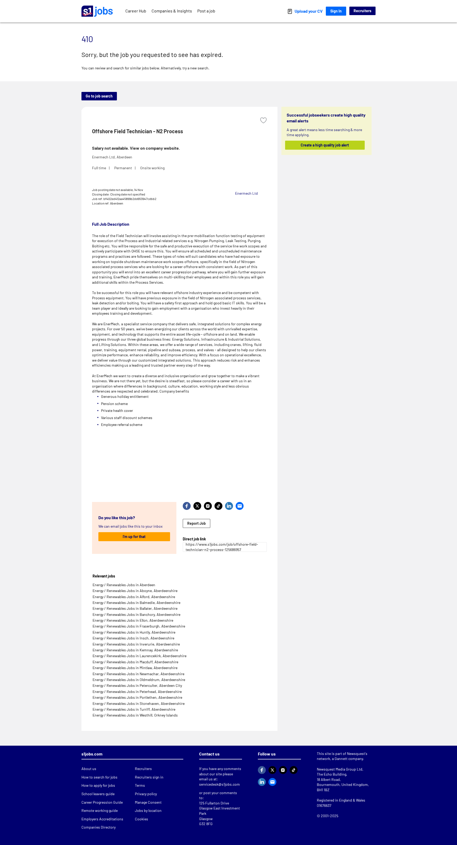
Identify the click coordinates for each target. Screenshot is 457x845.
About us (88, 768)
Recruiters (362, 10)
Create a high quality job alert (325, 145)
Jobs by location (148, 810)
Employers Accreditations (102, 819)
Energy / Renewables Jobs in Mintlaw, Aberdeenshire (135, 667)
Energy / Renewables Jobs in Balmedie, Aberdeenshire (136, 602)
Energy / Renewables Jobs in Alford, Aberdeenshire (134, 596)
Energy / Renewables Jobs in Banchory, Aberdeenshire (136, 614)
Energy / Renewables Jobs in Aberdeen (124, 584)
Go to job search (99, 96)
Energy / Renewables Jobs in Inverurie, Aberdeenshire (136, 644)
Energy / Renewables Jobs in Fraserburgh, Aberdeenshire (139, 626)
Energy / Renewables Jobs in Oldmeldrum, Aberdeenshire (139, 679)
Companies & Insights (172, 10)
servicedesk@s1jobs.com (219, 784)
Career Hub (135, 10)
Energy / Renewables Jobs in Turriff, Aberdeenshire (134, 709)
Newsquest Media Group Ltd (339, 769)
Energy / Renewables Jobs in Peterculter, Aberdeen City (137, 685)
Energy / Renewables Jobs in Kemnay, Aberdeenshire (135, 650)
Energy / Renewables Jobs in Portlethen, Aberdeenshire (137, 697)
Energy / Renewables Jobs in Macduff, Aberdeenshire (135, 662)
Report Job (196, 523)
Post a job (206, 10)
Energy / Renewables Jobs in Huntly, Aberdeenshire (134, 632)
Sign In (336, 11)
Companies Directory (98, 827)
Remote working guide (99, 810)
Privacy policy (146, 793)
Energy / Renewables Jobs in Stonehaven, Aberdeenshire (139, 703)
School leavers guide (98, 793)
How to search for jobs (99, 777)
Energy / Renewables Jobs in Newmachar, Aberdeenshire (138, 673)
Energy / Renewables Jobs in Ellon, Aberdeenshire (133, 620)
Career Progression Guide (102, 802)
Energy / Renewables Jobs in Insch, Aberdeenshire (133, 638)
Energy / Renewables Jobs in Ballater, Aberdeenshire (135, 608)
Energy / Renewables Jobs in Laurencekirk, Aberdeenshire (139, 655)
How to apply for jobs (98, 785)
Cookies (141, 819)
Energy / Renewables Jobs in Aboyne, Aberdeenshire (135, 590)
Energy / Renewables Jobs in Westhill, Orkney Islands (135, 715)
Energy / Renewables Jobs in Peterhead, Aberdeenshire (137, 691)
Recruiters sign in (149, 777)
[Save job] (263, 120)
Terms (140, 785)
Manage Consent (148, 802)
